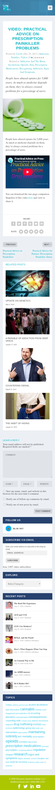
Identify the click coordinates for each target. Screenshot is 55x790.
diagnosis (9, 724)
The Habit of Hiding (18, 423)
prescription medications (23, 746)
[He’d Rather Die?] (9, 685)
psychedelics (12, 750)
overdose (23, 742)
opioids (24, 64)
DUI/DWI (37, 724)
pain (32, 64)
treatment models (34, 762)
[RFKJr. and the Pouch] (9, 639)
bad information (13, 710)
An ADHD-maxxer (22, 672)
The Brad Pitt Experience (25, 603)
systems (34, 758)
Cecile (19, 53)
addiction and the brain (32, 61)
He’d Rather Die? (21, 683)
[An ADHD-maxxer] (9, 673)
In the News (29, 663)
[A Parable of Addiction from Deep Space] (28, 321)
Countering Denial (17, 385)
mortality (27, 736)
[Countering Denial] (28, 365)
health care (39, 728)
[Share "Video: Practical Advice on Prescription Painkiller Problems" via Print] (41, 224)
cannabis (27, 709)
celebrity (38, 710)
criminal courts (26, 721)
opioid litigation (38, 737)
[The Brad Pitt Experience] (9, 605)
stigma (20, 758)
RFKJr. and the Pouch (24, 637)
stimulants (26, 758)
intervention (11, 732)
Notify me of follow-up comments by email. (27, 499)
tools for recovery (18, 762)
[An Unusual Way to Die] (9, 662)
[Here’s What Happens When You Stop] (9, 651)
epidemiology (19, 728)
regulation (39, 749)
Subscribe (12, 560)
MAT (20, 737)
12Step (9, 705)
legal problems (23, 732)
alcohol (32, 704)
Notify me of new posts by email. (22, 504)
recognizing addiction (31, 68)
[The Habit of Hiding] (28, 406)
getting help (30, 728)
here (30, 197)
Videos (24, 57)
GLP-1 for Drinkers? (23, 626)
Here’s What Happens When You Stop (30, 649)
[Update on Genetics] (28, 283)
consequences (37, 716)
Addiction (44, 53)
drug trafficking (23, 724)
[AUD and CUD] (9, 616)
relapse (9, 754)
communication (22, 717)
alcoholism (13, 64)
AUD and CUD (20, 614)
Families (15, 57)
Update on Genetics (18, 301)
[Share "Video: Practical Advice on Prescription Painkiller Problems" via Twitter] (19, 224)
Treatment (28, 617)
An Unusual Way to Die (24, 660)
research (21, 754)
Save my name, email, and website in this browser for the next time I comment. (24, 492)
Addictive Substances (32, 640)
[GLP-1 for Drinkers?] (9, 628)
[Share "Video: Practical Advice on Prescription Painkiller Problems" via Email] (36, 224)
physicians (32, 742)
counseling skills (13, 721)
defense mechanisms (40, 721)
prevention (45, 746)
